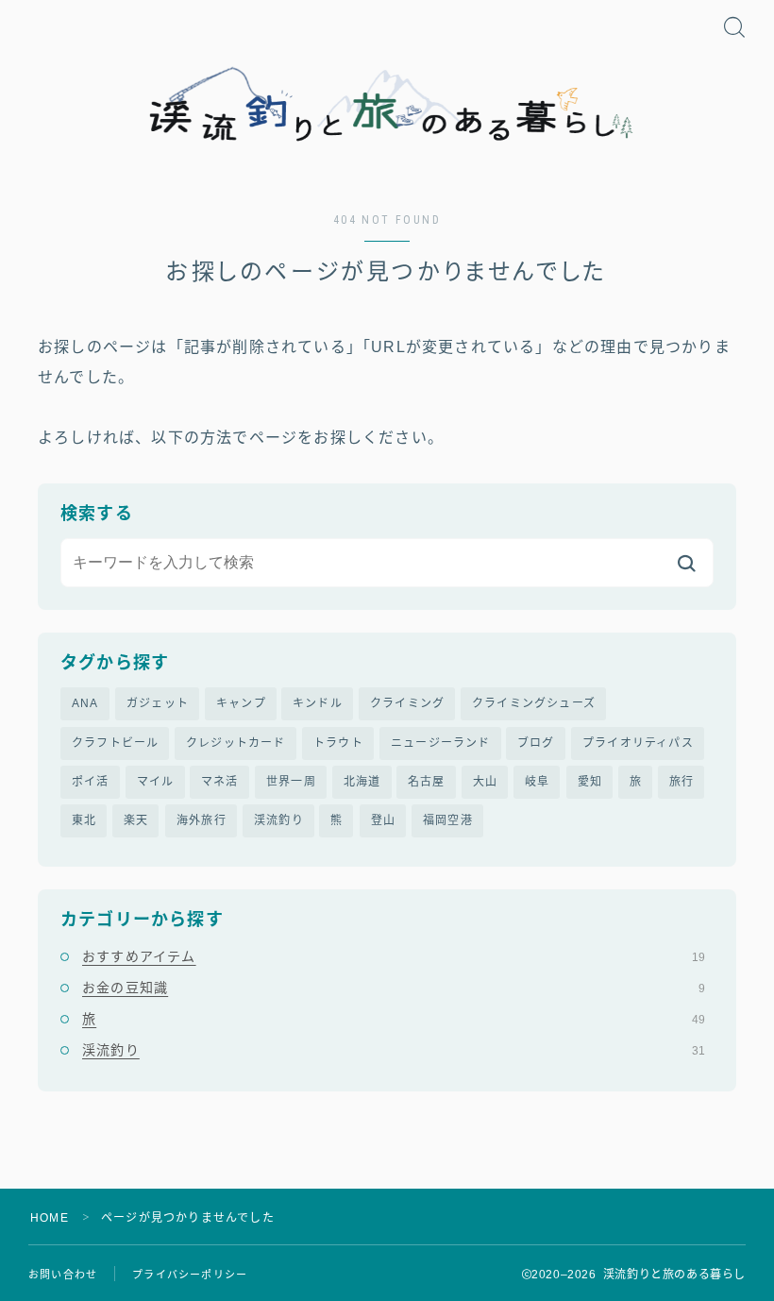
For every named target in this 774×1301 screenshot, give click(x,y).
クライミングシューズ (534, 703)
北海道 (362, 781)
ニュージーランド (441, 743)
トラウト (338, 743)
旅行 (681, 781)
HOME (49, 1218)
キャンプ (241, 703)
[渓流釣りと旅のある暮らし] (387, 105)
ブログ (536, 743)
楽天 (136, 820)
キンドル (318, 703)
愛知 (590, 781)
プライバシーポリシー (189, 1274)
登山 (383, 820)
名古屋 (427, 781)
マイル (156, 781)
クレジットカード (236, 743)
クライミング (407, 703)
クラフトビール (115, 743)
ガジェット (157, 703)
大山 (485, 781)
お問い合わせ (62, 1274)
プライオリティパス (638, 743)
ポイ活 (90, 781)
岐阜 (537, 781)
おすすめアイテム (393, 956)
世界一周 (291, 781)
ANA (85, 703)
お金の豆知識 (393, 987)
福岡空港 (448, 820)
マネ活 (220, 781)
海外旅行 (202, 820)
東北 (84, 820)
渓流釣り (279, 820)
